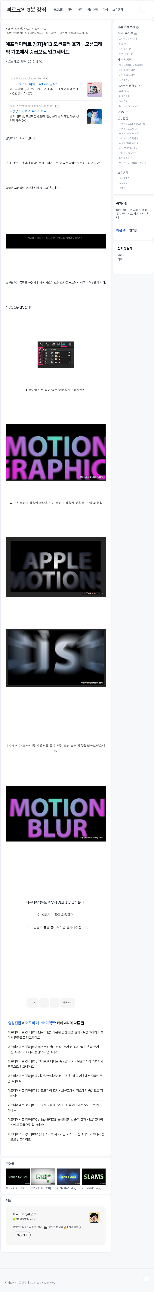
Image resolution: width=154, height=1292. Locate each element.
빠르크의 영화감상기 (128, 106)
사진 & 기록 (124, 60)
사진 (80, 9)
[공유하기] (44, 1003)
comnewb (49, 1282)
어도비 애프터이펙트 (40, 1023)
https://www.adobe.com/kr (25, 78)
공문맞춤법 (124, 178)
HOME (58, 9)
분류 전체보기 (127, 27)
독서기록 (123, 101)
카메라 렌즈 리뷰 (127, 70)
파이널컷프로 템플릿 (128, 128)
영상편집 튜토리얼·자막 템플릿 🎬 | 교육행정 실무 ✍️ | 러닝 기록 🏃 (47, 1227)
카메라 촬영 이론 (127, 75)
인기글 (133, 230)
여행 (105, 9)
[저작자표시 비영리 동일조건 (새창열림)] (80, 1001)
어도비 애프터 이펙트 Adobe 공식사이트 (37, 84)
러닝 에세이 (125, 53)
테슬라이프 (124, 96)
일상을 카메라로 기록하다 (131, 65)
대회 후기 (123, 44)
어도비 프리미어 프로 (129, 133)
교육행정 (117, 9)
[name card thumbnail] (94, 1217)
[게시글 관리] (54, 1003)
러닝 (70, 9)
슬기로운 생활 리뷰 (129, 86)
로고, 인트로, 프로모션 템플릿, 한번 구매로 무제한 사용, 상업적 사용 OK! (44, 118)
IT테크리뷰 (124, 91)
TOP (146, 1279)
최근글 (120, 230)
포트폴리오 (124, 80)
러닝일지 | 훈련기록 (128, 39)
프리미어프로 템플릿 (128, 138)
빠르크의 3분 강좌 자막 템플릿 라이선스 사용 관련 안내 (132, 213)
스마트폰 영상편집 (127, 153)
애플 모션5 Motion (128, 148)
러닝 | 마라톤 (126, 33)
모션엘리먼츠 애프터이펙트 (28, 111)
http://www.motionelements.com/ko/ (31, 105)
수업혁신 (123, 188)
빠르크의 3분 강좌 (26, 9)
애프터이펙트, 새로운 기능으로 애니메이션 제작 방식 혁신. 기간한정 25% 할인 (44, 91)
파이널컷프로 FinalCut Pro (132, 123)
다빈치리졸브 (125, 158)
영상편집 (92, 9)
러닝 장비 (124, 48)
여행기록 (123, 112)
